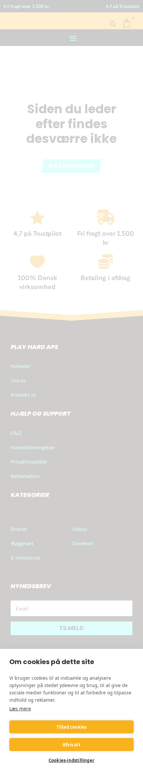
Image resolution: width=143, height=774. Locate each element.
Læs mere (20, 708)
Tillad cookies (72, 727)
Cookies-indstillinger (71, 760)
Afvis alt (71, 745)
